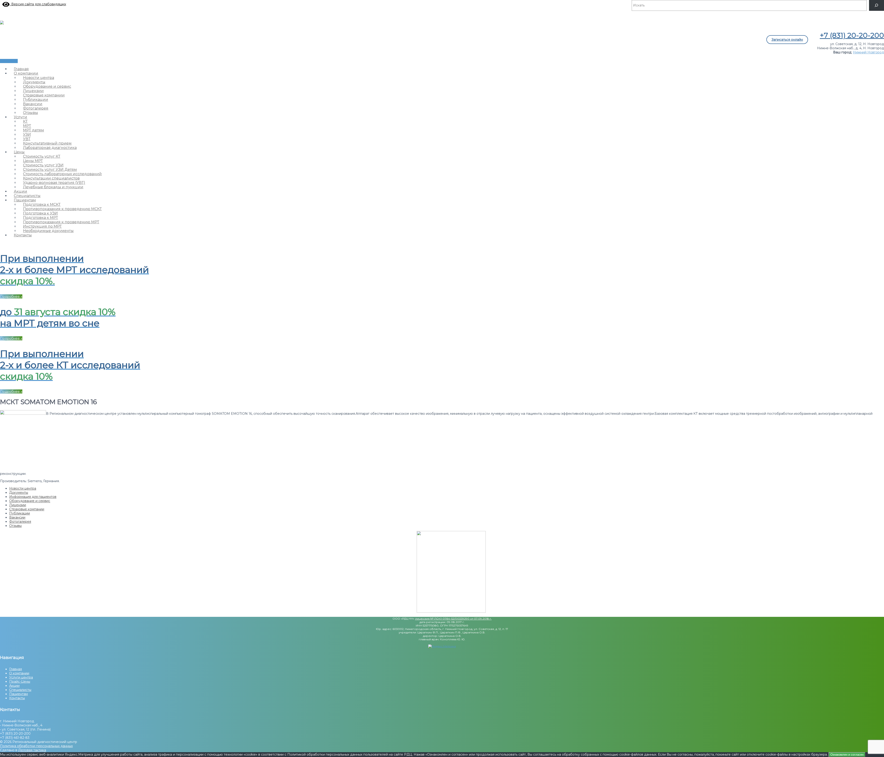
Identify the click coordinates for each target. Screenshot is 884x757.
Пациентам (18, 694)
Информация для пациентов (32, 497)
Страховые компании (26, 509)
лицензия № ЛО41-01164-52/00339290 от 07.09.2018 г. (453, 618)
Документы (18, 492)
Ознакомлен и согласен (847, 754)
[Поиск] (876, 5)
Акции (14, 686)
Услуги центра (21, 677)
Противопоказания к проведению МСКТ (62, 209)
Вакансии (17, 517)
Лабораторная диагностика (50, 147)
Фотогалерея (20, 521)
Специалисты (20, 690)
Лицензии (17, 505)
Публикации (19, 513)
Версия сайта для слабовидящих (38, 4)
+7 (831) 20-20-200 (852, 35)
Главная (15, 669)
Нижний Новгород (868, 52)
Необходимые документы (48, 231)
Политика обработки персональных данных (36, 746)
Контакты (23, 235)
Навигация (9, 61)
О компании (19, 673)
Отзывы (15, 526)
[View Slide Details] (451, 611)
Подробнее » (11, 296)
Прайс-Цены (19, 681)
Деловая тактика (32, 750)
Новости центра (22, 488)
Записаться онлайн (787, 40)
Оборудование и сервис (29, 501)
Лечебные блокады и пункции (53, 187)
